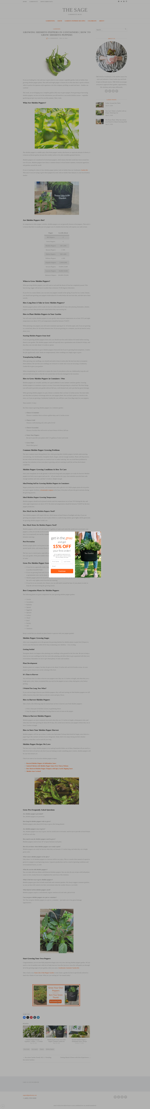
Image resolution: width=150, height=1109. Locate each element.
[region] (22, 1096)
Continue (62, 571)
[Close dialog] (98, 533)
